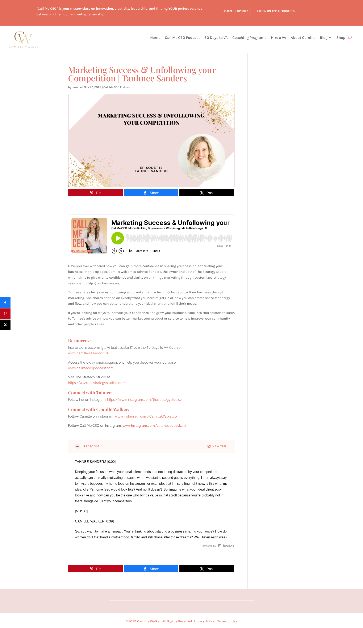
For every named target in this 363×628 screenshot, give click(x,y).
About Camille (303, 38)
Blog (323, 38)
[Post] (5, 325)
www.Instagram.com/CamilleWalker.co (146, 416)
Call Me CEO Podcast (182, 38)
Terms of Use (227, 621)
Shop (340, 38)
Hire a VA (278, 38)
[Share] (5, 302)
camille (77, 87)
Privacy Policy (204, 621)
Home (155, 38)
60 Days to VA (216, 38)
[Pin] (5, 313)
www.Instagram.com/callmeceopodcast (154, 426)
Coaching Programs (249, 38)
